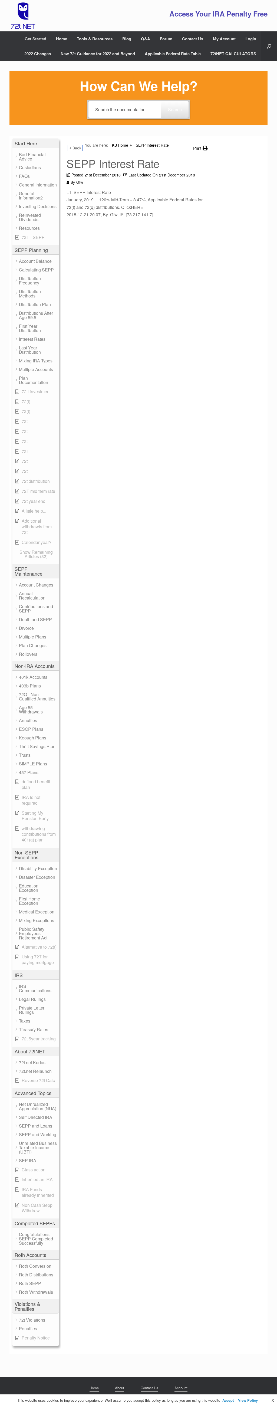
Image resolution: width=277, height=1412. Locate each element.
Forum (166, 39)
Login (250, 39)
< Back (75, 148)
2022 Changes (37, 54)
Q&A (145, 39)
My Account (224, 39)
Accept (228, 1400)
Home (61, 39)
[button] (269, 46)
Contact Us (192, 39)
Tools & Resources (95, 39)
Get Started (35, 39)
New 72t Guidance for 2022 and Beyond (98, 54)
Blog (126, 39)
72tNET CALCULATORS (233, 54)
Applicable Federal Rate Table (173, 54)
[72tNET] (22, 15)
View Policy (248, 1400)
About (119, 1387)
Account (180, 1387)
